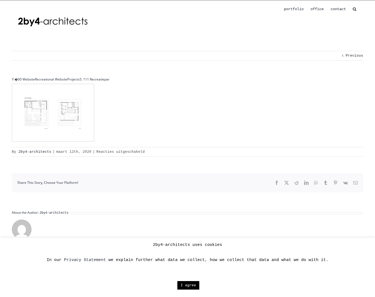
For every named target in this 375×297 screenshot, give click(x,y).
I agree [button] (188, 285)
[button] (354, 8)
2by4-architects (34, 152)
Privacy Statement (85, 260)
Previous (354, 56)
